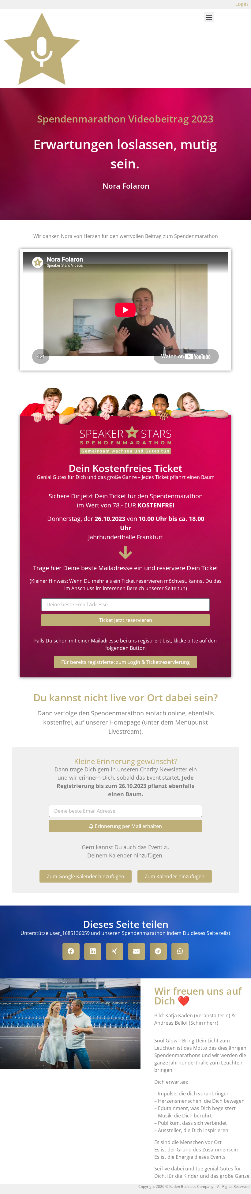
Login (241, 4)
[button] (209, 17)
